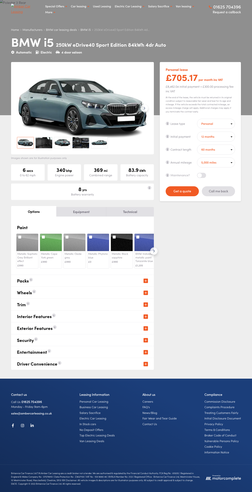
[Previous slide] (20, 108)
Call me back (218, 191)
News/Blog (149, 413)
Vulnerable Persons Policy (221, 441)
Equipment (81, 211)
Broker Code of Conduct (220, 435)
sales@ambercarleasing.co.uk (31, 413)
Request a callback (227, 12)
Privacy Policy (213, 424)
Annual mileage (181, 162)
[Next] (154, 251)
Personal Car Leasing (94, 401)
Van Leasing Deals (92, 441)
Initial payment (180, 136)
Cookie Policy (213, 446)
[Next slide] (144, 108)
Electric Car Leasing (93, 418)
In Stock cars (88, 424)
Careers (147, 401)
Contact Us (149, 424)
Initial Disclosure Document (222, 418)
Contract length (180, 149)
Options (34, 211)
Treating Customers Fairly (221, 413)
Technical (130, 211)
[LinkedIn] (32, 426)
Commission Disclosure (219, 401)
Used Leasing (102, 6)
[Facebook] (13, 426)
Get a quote (182, 191)
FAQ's (146, 407)
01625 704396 (31, 401)
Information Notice (216, 452)
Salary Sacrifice (90, 413)
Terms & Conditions (217, 430)
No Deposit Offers (91, 430)
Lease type (177, 123)
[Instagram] (22, 426)
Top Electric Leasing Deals (97, 435)
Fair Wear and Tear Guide (159, 418)
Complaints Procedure (219, 407)
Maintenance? (180, 175)
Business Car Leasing (94, 407)
